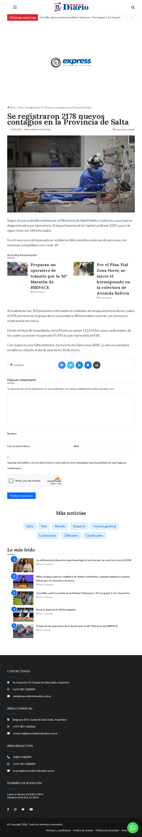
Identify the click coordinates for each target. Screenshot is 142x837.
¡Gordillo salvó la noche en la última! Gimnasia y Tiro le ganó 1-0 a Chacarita (81, 17)
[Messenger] (88, 365)
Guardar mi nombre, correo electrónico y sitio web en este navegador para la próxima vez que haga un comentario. (66, 465)
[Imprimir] (96, 365)
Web (76, 446)
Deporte (79, 526)
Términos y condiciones (58, 830)
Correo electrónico (18, 446)
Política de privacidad (107, 830)
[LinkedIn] (79, 365)
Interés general (104, 526)
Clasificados (94, 535)
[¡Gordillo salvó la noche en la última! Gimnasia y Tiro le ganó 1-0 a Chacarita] (23, 598)
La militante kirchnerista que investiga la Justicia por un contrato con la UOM (83, 560)
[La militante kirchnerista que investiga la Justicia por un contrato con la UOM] (23, 565)
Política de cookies (83, 830)
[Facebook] (62, 365)
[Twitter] (70, 365)
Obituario (71, 535)
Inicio (12, 107)
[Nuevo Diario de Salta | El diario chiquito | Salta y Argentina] (71, 7)
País (44, 526)
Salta (20, 107)
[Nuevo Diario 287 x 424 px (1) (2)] (71, 62)
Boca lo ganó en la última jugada (56, 609)
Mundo (60, 526)
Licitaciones (47, 535)
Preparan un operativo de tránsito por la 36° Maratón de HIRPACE (49, 276)
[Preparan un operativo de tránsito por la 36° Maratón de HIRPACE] (17, 269)
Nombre (12, 433)
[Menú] (15, 8)
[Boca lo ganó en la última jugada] (23, 615)
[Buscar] (133, 8)
